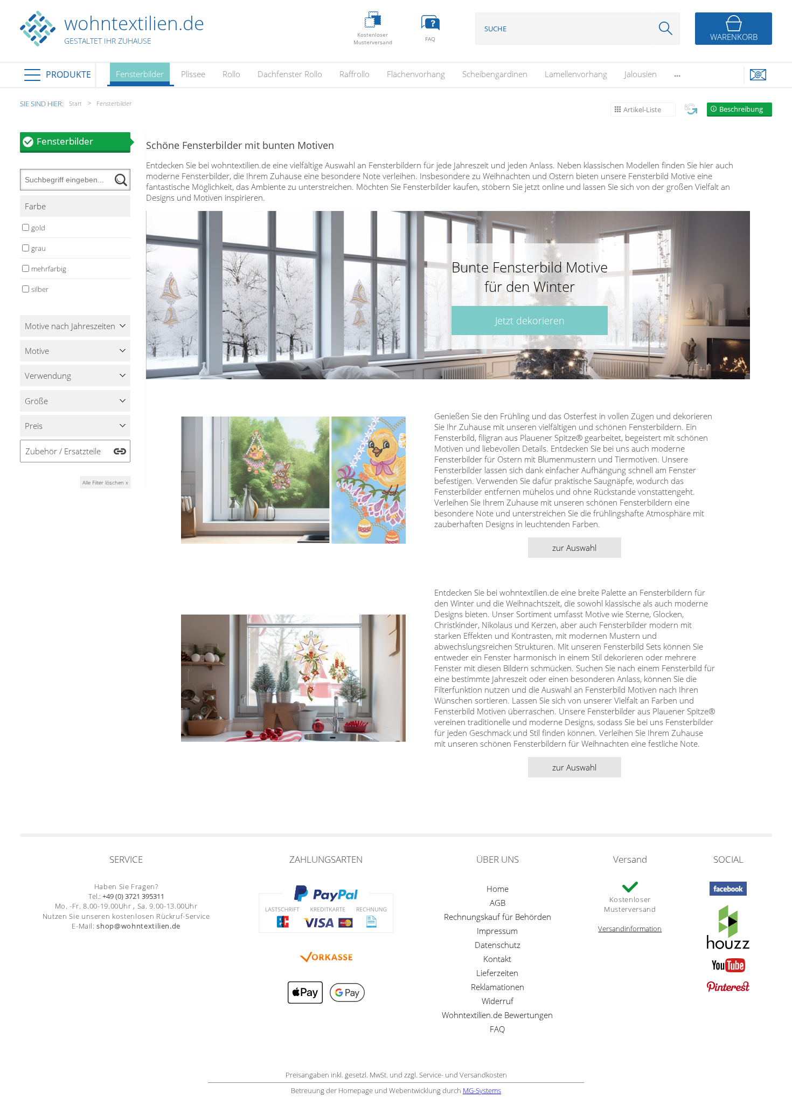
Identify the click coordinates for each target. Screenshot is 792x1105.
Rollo (231, 74)
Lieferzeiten (497, 972)
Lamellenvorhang (576, 74)
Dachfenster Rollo (290, 74)
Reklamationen (497, 986)
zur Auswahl (574, 547)
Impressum (497, 930)
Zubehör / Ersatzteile (63, 451)
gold (38, 228)
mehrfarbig (48, 269)
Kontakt (497, 958)
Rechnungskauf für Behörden (497, 916)
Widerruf (497, 1000)
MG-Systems (482, 1090)
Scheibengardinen (494, 74)
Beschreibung (741, 109)
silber (39, 289)
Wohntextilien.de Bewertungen (497, 1014)
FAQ (497, 1029)
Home (498, 888)
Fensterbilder (140, 74)
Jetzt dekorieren (530, 320)
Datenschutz (497, 944)
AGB (497, 902)
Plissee (193, 74)
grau (38, 248)
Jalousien (640, 74)
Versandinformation (630, 928)
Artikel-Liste (642, 109)
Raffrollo (354, 74)
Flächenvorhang (416, 74)
